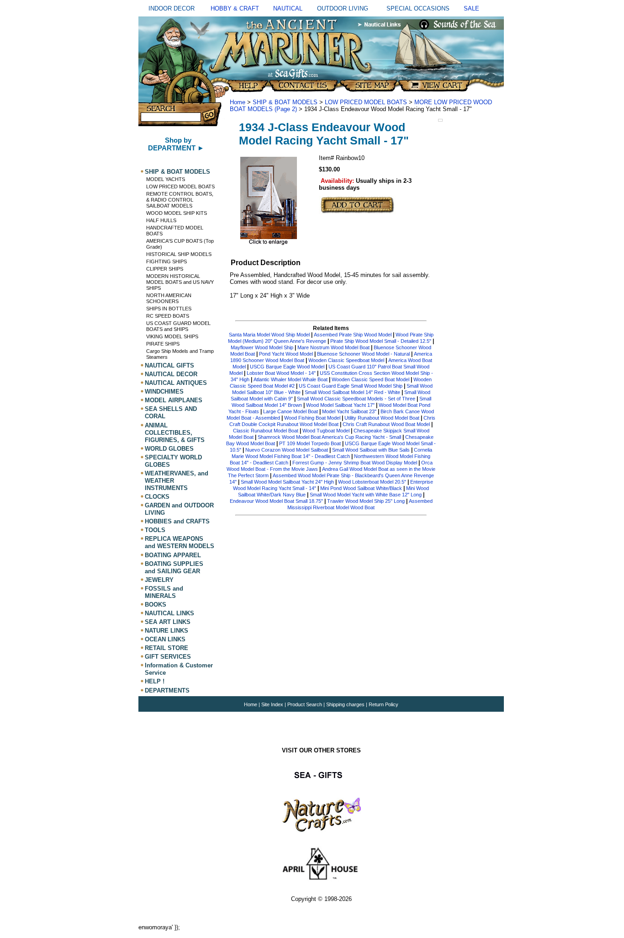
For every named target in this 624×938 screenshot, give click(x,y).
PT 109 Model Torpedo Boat (310, 443)
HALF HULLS (161, 220)
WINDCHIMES (164, 391)
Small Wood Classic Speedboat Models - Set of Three (356, 398)
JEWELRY (159, 579)
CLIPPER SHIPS (164, 269)
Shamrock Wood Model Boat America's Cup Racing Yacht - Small (329, 437)
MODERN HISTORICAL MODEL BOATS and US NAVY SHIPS (180, 282)
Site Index (272, 704)
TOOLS (155, 530)
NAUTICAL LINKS (169, 613)
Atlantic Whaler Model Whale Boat (291, 379)
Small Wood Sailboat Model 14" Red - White (352, 392)
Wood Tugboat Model (326, 430)
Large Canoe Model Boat (290, 411)
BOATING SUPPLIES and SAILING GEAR (174, 567)
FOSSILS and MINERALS (164, 592)
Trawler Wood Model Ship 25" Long (366, 501)
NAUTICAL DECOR (171, 374)
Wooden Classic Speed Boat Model (370, 379)
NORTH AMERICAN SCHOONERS (168, 298)
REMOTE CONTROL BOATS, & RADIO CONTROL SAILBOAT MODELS (179, 199)
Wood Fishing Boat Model (312, 418)
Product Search (304, 704)
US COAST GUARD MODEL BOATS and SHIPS (178, 326)
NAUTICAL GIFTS (169, 365)
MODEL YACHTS (165, 179)
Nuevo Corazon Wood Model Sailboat (286, 450)
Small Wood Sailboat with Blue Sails (371, 450)
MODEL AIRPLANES (173, 400)
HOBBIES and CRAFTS (177, 521)
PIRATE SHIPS (163, 343)
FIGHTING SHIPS (166, 261)
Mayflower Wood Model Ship (262, 347)
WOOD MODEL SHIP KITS (176, 213)
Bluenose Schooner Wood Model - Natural (363, 354)
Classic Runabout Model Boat (265, 430)
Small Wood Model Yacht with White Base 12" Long (366, 494)
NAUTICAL (287, 8)
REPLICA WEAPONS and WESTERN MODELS (179, 542)
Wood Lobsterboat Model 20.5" (372, 482)
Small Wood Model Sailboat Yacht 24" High (287, 482)
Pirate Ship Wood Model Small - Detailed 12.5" (380, 341)
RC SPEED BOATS (167, 316)
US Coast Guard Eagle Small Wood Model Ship (350, 386)
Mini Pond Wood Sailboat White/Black (361, 488)
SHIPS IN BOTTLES (168, 308)
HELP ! (154, 681)
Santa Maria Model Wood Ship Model (269, 334)
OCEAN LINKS (165, 639)
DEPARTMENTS (167, 690)
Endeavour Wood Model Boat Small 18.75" (276, 501)
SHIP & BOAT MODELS (177, 171)
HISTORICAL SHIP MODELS (179, 254)
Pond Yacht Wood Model (286, 354)
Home (237, 102)
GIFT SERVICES (168, 656)
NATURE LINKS (166, 630)
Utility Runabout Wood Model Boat (381, 418)
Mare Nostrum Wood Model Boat (333, 347)
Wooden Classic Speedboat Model (346, 360)
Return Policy (383, 704)
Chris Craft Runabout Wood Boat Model (386, 424)
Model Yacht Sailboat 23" (349, 411)
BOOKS (155, 604)
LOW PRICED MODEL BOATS (180, 186)
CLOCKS (157, 496)
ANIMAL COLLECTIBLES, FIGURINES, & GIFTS (175, 432)
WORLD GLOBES (169, 448)
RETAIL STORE (166, 648)
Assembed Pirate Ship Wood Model (352, 334)
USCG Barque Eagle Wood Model (287, 366)
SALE (471, 8)
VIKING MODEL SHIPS (172, 336)
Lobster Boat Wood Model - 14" (281, 373)
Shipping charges (346, 704)
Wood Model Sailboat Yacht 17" (340, 405)
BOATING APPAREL (173, 555)
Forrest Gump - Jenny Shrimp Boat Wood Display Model (355, 462)
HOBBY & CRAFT (235, 8)
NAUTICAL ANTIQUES (176, 382)
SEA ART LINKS (167, 621)
